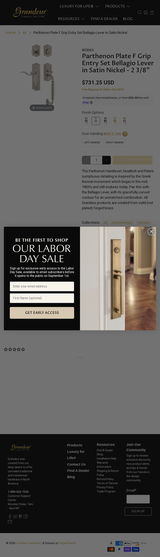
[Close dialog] (151, 231)
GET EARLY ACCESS (42, 312)
